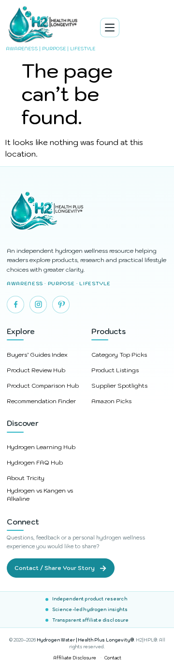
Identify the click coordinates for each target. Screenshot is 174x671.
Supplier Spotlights (119, 385)
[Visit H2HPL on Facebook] (15, 304)
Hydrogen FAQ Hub (35, 462)
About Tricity (25, 477)
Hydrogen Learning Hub (41, 447)
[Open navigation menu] (109, 27)
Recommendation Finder (41, 401)
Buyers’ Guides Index (37, 354)
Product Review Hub (36, 370)
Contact (112, 657)
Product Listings (115, 370)
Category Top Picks (119, 354)
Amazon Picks (111, 401)
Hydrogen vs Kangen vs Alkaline (40, 494)
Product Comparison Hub (43, 385)
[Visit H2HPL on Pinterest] (61, 304)
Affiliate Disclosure (74, 657)
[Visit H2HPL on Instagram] (38, 304)
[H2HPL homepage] (87, 212)
